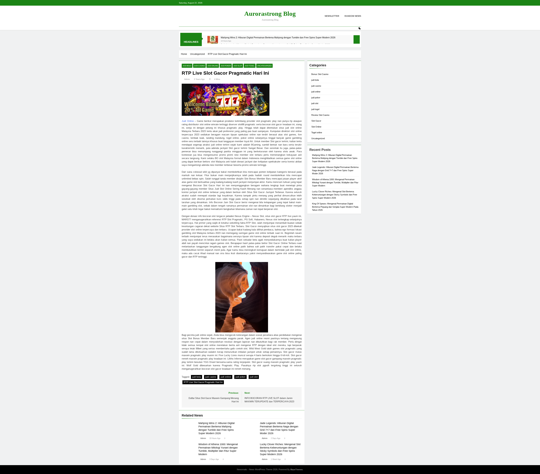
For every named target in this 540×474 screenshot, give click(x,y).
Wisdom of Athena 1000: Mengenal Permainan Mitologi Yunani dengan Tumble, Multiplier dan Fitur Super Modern (335, 182)
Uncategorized (264, 66)
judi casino (199, 66)
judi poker (226, 66)
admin (187, 79)
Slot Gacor (316, 121)
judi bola (187, 66)
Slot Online (316, 127)
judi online (212, 66)
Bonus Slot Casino (319, 74)
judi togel (250, 66)
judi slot (237, 66)
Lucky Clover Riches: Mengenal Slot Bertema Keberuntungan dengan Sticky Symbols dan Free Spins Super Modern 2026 (334, 194)
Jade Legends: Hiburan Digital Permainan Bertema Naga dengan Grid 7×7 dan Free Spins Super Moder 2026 (335, 170)
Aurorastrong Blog (270, 13)
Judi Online (188, 121)
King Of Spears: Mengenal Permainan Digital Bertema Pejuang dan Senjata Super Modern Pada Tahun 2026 (335, 206)
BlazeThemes (296, 469)
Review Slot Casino (320, 115)
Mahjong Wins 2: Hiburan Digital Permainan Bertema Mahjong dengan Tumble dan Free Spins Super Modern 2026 (278, 37)
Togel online (316, 132)
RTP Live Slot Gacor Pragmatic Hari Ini (203, 382)
